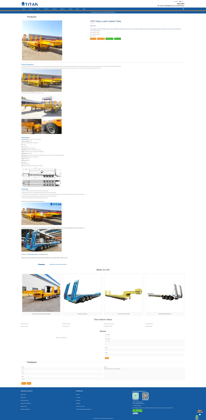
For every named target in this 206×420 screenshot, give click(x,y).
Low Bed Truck (112, 12)
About (38, 9)
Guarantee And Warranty (25, 409)
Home (23, 9)
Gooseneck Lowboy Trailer (109, 323)
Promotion (54, 9)
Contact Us (78, 400)
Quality (83, 9)
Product (30, 9)
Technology (78, 403)
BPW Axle (62, 9)
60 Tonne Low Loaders (82, 313)
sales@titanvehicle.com (139, 403)
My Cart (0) (176, 1)
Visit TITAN (46, 9)
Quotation (100, 39)
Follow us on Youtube (80, 406)
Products (101, 12)
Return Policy (23, 394)
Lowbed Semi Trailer (66, 323)
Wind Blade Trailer (149, 326)
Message (105, 367)
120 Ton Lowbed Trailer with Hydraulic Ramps (41, 313)
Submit (107, 358)
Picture (92, 39)
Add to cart (117, 39)
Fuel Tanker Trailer (65, 326)
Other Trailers (106, 12)
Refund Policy (23, 397)
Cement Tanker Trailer (108, 326)
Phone (22, 376)
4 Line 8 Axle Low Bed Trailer (124, 313)
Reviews (70, 9)
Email (106, 352)
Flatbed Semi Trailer (24, 323)
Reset (29, 383)
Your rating (107, 334)
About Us (78, 394)
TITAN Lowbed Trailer (32, 254)
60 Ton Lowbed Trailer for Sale (165, 313)
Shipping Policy (24, 406)
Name (106, 347)
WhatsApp (108, 39)
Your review (108, 338)
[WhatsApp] (158, 410)
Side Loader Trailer (149, 323)
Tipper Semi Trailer (24, 326)
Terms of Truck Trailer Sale (26, 403)
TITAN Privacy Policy (25, 400)
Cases (77, 9)
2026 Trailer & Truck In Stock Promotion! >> (58, 264)
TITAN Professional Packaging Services (83, 409)
